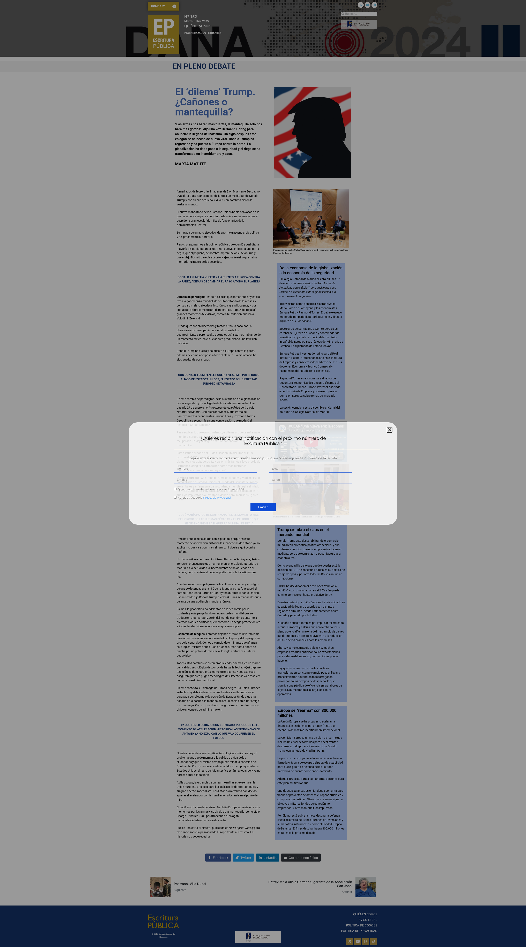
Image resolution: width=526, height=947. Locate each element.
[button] (389, 429)
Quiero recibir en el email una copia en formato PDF (211, 489)
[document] (263, 473)
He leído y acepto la (204, 497)
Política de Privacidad (217, 497)
